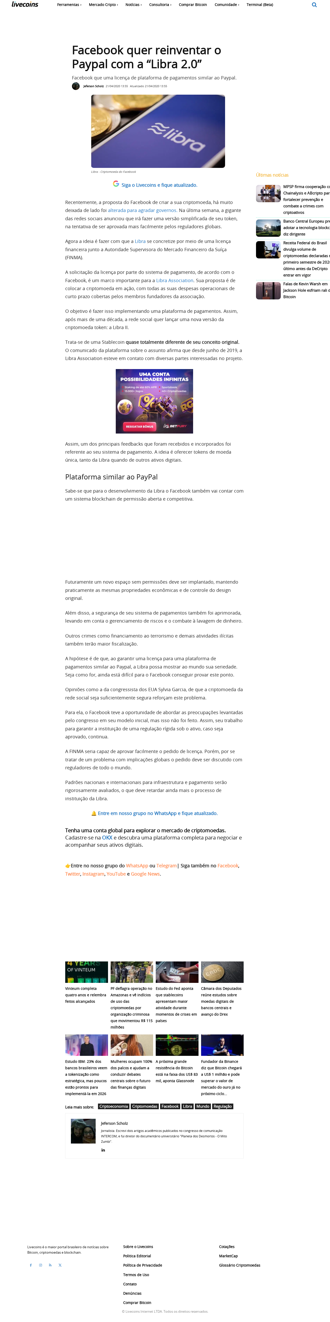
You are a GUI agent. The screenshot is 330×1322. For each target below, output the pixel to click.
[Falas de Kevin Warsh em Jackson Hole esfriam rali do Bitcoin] (268, 290)
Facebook (228, 865)
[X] (60, 1265)
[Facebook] (30, 1265)
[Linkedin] (103, 1149)
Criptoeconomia (114, 1106)
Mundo (202, 1106)
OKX (107, 837)
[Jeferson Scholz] (77, 86)
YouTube (116, 874)
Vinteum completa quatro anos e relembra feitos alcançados (85, 995)
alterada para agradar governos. (143, 210)
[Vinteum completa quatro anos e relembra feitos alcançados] (86, 972)
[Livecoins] (24, 5)
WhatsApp (137, 865)
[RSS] (50, 1265)
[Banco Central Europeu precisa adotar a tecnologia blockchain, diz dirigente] (268, 228)
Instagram (93, 874)
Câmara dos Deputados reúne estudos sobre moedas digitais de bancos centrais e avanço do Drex (221, 1001)
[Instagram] (40, 1265)
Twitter (72, 874)
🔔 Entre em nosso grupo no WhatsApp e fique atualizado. (154, 813)
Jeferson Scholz (94, 86)
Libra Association (174, 280)
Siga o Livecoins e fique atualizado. (159, 185)
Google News (145, 874)
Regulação (223, 1106)
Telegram (166, 865)
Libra (140, 241)
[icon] (314, 5)
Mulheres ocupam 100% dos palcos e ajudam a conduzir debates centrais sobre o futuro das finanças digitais (131, 1074)
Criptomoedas (144, 1106)
